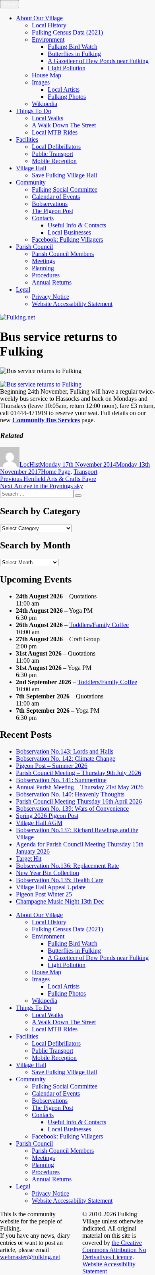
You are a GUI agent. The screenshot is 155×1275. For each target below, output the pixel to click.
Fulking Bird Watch (72, 46)
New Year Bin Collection (47, 872)
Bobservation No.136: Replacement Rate (67, 865)
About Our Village (39, 18)
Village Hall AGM (39, 822)
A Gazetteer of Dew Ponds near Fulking (98, 61)
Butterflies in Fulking (74, 53)
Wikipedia (44, 103)
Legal (23, 289)
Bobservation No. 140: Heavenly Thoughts (70, 794)
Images (41, 82)
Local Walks (47, 118)
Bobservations (50, 203)
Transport (85, 471)
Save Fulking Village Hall (64, 175)
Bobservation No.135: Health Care (59, 880)
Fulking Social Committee (64, 189)
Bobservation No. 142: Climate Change (65, 758)
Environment (48, 39)
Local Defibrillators (56, 146)
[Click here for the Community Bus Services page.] (40, 384)
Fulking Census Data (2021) (67, 32)
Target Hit (28, 858)
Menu (9, 4)
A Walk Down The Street (64, 125)
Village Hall (31, 168)
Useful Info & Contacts (77, 225)
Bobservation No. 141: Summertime (61, 780)
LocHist (29, 464)
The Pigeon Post (52, 211)
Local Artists (63, 89)
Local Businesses (69, 232)
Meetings (43, 261)
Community (31, 182)
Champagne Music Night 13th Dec (60, 901)
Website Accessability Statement (72, 303)
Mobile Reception (54, 161)
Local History (49, 25)
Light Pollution (66, 68)
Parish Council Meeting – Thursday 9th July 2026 (78, 772)
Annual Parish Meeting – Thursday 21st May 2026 (79, 787)
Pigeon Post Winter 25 (44, 894)
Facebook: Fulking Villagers (67, 239)
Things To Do (33, 111)
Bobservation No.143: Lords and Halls (64, 751)
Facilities (27, 139)
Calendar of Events (56, 196)
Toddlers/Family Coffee (99, 624)
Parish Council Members (63, 253)
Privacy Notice (50, 296)
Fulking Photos (67, 96)
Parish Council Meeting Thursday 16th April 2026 (79, 801)
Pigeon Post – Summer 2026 (51, 765)
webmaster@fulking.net (30, 1257)
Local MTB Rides (55, 132)
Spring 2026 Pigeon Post (47, 815)
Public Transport (52, 153)
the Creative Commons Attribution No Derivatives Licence (114, 1249)
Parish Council (34, 246)
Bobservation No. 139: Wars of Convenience (72, 808)
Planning (43, 268)
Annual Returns (52, 282)
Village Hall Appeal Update (50, 887)
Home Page (55, 471)
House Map (46, 75)
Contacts (43, 218)
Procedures (46, 275)
